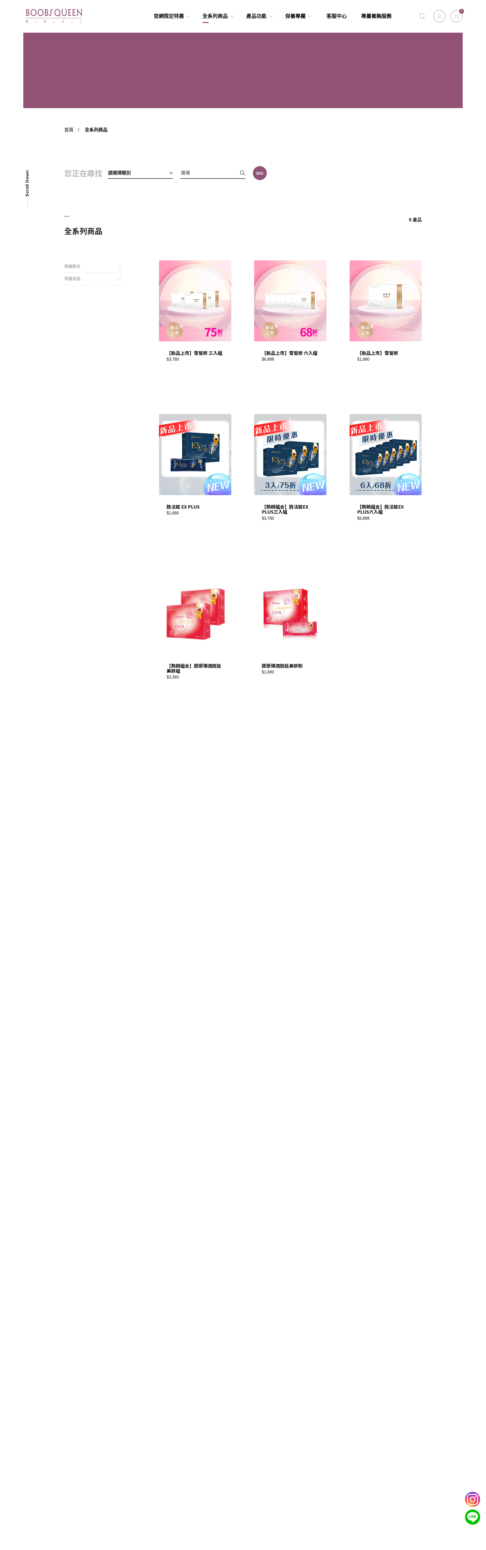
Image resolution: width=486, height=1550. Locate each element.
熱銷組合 (72, 266)
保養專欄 (295, 16)
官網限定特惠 (169, 16)
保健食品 (72, 279)
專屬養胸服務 (376, 16)
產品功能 (256, 16)
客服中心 (337, 16)
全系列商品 (215, 16)
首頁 (68, 129)
